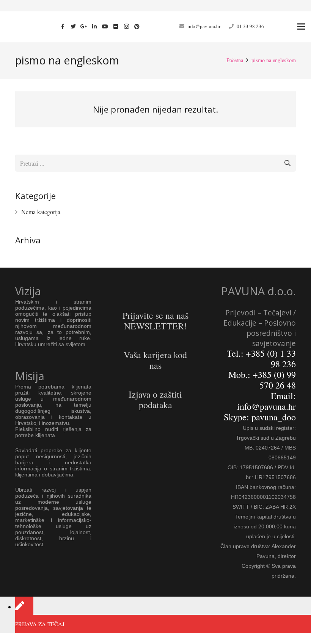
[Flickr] (115, 26)
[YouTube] (105, 26)
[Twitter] (73, 26)
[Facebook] (62, 26)
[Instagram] (126, 26)
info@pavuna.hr (203, 26)
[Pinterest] (137, 26)
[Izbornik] (301, 26)
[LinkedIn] (94, 26)
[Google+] (84, 26)
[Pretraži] (287, 163)
